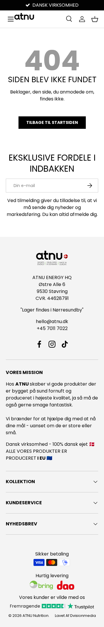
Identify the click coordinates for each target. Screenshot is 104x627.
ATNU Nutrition (36, 615)
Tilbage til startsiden (52, 122)
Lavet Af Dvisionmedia (75, 615)
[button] (94, 19)
